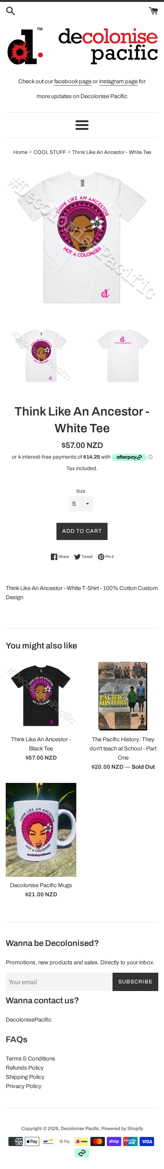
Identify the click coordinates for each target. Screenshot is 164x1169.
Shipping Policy (25, 1077)
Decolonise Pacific (80, 1128)
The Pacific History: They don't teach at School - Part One (123, 748)
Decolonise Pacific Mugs (41, 885)
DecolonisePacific (28, 1020)
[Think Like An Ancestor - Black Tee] (41, 695)
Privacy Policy (24, 1086)
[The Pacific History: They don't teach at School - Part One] (123, 695)
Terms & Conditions (30, 1059)
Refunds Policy (25, 1068)
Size (80, 491)
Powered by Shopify (122, 1128)
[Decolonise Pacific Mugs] (41, 830)
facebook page (73, 81)
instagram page (118, 81)
